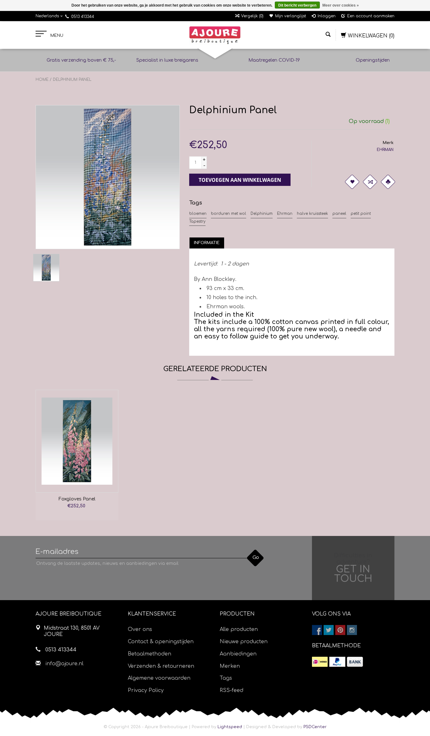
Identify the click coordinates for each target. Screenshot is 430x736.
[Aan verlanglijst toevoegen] (352, 181)
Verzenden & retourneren (161, 666)
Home (42, 79)
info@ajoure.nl (64, 663)
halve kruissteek (312, 213)
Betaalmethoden (149, 654)
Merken (230, 666)
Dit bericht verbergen (297, 5)
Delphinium (262, 213)
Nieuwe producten (244, 641)
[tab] (206, 243)
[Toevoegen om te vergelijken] (370, 181)
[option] (77, 455)
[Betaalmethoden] (320, 662)
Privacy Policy (146, 690)
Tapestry (197, 221)
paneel (339, 213)
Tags (226, 678)
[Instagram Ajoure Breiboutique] (352, 630)
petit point (361, 213)
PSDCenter (315, 727)
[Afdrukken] (388, 181)
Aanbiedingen (238, 654)
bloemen (198, 213)
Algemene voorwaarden (159, 678)
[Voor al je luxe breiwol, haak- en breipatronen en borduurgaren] (214, 35)
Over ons (140, 629)
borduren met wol (228, 213)
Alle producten (239, 629)
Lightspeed (230, 727)
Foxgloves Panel (77, 499)
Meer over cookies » (340, 5)
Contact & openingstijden (161, 641)
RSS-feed (231, 690)
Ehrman (284, 213)
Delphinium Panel (72, 79)
